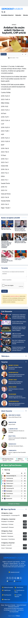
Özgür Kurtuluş (13, 372)
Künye (2, 605)
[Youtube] (18, 578)
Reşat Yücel (12, 436)
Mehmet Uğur (13, 379)
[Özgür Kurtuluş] (4, 374)
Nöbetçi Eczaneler (8, 587)
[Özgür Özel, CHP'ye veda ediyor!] (21, 253)
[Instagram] (12, 578)
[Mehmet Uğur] (4, 381)
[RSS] (20, 578)
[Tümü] (26, 356)
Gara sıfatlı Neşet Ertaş (15, 417)
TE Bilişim (18, 615)
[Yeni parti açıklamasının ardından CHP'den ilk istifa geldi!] (7, 253)
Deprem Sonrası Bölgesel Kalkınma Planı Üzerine (15, 382)
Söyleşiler (18, 15)
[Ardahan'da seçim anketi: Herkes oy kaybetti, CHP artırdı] (14, 44)
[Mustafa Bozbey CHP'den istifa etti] (7, 223)
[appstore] (9, 582)
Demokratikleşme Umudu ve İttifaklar (16, 431)
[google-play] (18, 582)
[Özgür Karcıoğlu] (4, 403)
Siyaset (14, 24)
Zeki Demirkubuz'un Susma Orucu (16, 389)
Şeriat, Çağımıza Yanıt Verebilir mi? (17, 453)
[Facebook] (7, 578)
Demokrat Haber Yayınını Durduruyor (15, 368)
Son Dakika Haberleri (18, 595)
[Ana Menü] (4, 12)
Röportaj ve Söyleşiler (10, 605)
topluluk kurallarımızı (15, 296)
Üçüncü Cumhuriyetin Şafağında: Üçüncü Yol (18, 438)
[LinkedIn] (15, 578)
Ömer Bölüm (12, 422)
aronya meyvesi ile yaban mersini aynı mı (13, 608)
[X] (10, 578)
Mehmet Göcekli (14, 365)
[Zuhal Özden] (4, 388)
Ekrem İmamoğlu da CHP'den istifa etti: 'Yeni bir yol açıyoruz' (20, 229)
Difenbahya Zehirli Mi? (13, 606)
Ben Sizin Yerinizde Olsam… (16, 446)
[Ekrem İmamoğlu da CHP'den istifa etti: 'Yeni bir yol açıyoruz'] (21, 223)
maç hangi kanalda (14, 611)
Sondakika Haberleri (7, 15)
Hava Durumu (20, 587)
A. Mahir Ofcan (13, 428)
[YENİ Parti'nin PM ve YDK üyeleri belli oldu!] (21, 236)
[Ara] (2, 12)
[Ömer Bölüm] (4, 423)
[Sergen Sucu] (4, 445)
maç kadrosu (20, 610)
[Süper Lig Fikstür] (26, 509)
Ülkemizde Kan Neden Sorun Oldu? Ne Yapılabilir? (16, 404)
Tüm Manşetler (7, 595)
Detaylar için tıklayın (14, 503)
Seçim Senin (12, 424)
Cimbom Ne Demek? (21, 605)
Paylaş (4, 54)
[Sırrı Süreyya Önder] (4, 416)
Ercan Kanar (12, 394)
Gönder (4, 291)
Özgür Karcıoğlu (14, 401)
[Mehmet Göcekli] (4, 367)
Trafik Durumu (7, 590)
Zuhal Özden (12, 387)
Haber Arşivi (7, 599)
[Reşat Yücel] (4, 437)
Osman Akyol (13, 450)
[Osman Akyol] (4, 452)
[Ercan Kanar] (4, 396)
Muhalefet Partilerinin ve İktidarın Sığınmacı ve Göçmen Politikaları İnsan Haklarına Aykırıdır (17, 397)
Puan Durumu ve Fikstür (19, 591)
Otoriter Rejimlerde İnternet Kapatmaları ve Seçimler (16, 375)
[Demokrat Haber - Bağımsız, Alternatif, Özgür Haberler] (12, 9)
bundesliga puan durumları (10, 610)
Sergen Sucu (12, 444)
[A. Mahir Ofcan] (4, 430)
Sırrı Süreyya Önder (14, 415)
